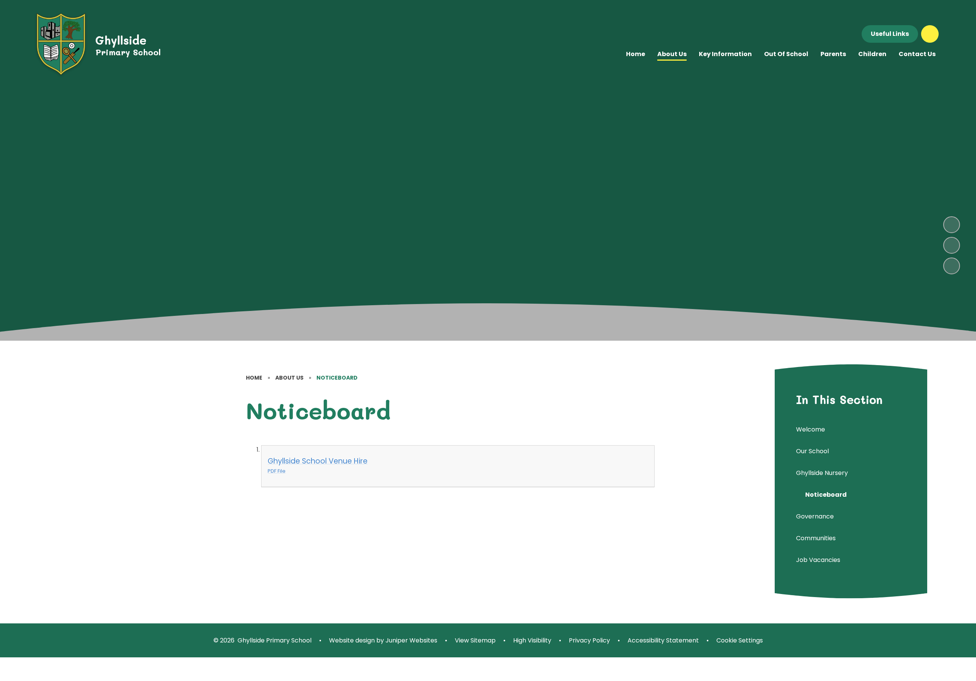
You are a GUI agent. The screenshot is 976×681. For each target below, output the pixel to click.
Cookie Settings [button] (739, 640)
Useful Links (890, 33)
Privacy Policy (589, 640)
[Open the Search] (930, 34)
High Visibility (532, 640)
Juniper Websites (410, 640)
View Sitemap (475, 640)
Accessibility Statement (663, 640)
